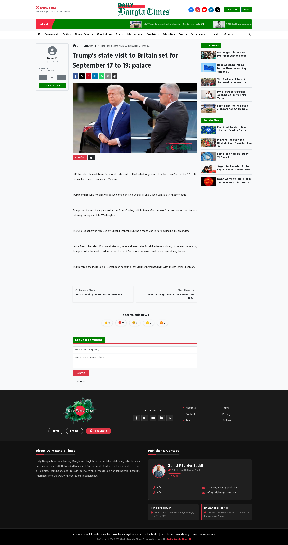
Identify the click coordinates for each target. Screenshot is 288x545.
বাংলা (246, 9)
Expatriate (152, 34)
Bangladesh (51, 34)
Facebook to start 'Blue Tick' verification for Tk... (232, 129)
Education (169, 34)
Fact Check (232, 9)
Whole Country (84, 34)
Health (216, 34)
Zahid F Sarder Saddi (185, 465)
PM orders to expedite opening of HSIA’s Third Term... (232, 95)
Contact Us (192, 414)
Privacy (226, 414)
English (74, 431)
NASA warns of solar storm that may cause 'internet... (234, 180)
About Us (191, 408)
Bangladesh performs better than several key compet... (231, 68)
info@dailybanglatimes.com (221, 493)
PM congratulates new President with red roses (232, 54)
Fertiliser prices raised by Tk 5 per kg (232, 155)
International (134, 34)
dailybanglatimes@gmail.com (222, 488)
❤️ (121, 323)
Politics (66, 34)
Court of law (104, 34)
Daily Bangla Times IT (179, 539)
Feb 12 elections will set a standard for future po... (232, 107)
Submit (81, 373)
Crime (119, 34)
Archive (226, 420)
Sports (183, 34)
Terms (226, 408)
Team (189, 420)
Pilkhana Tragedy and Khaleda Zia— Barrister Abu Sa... (234, 143)
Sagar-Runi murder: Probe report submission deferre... (234, 168)
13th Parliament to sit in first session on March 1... (232, 81)
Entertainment (199, 34)
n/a (159, 488)
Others (228, 34)
